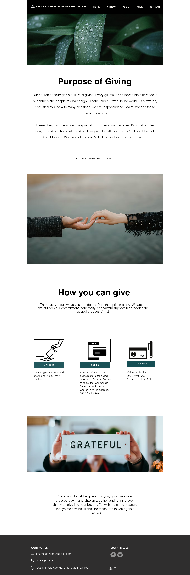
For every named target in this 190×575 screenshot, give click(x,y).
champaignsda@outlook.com (53, 553)
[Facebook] (113, 554)
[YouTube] (120, 554)
